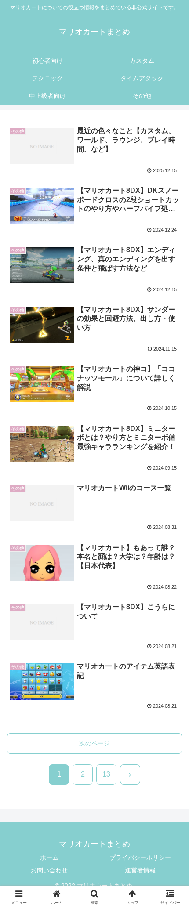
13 (106, 774)
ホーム (49, 857)
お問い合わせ (49, 870)
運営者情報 (140, 870)
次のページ (94, 743)
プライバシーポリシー (140, 857)
